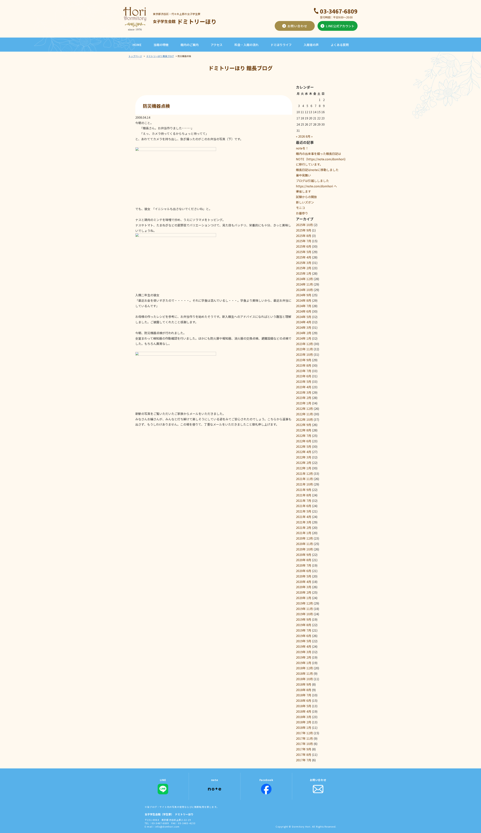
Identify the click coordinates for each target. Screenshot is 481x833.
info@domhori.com (167, 826)
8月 (308, 136)
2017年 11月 (304, 738)
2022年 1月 (303, 468)
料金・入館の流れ (246, 44)
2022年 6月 (303, 441)
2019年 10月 (304, 614)
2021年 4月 (303, 516)
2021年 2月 (303, 527)
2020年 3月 (303, 587)
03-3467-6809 (339, 11)
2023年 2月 (303, 397)
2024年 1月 (303, 338)
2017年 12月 (304, 733)
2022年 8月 (303, 430)
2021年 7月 (303, 500)
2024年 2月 (303, 333)
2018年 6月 (303, 700)
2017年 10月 (304, 743)
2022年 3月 (303, 457)
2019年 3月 (303, 652)
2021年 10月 (304, 484)
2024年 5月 (303, 316)
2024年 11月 (304, 284)
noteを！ (302, 148)
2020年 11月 (304, 543)
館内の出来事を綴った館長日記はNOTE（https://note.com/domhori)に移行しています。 (321, 159)
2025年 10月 (304, 224)
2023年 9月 (303, 360)
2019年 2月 (303, 657)
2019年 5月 (303, 641)
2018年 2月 (303, 722)
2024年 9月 (303, 295)
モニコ (300, 207)
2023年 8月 (303, 365)
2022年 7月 (303, 435)
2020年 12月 (304, 538)
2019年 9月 (303, 619)
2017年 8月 (303, 754)
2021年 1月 (303, 533)
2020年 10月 (304, 549)
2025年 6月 (303, 246)
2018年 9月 (303, 684)
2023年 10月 (304, 354)
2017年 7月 (303, 760)
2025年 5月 (303, 252)
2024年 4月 (303, 322)
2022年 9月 (303, 424)
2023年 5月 (303, 381)
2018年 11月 (304, 673)
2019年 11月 (304, 608)
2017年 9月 (303, 749)
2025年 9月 (303, 230)
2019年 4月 (303, 646)
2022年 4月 (303, 451)
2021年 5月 (303, 511)
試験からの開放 (306, 196)
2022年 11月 (304, 414)
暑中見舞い (303, 175)
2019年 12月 (304, 603)
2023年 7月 (303, 371)
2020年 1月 (303, 598)
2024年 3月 (303, 327)
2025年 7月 (303, 241)
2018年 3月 (303, 717)
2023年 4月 (303, 387)
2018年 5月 (303, 706)
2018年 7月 (303, 695)
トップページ (135, 56)
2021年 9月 (303, 489)
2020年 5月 (303, 576)
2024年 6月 (303, 311)
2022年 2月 (303, 462)
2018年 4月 (303, 711)
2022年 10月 (304, 419)
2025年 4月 (303, 257)
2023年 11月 (304, 349)
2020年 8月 (303, 560)
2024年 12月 (304, 279)
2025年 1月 (303, 273)
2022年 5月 (303, 446)
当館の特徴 (161, 44)
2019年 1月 (303, 662)
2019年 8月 (303, 625)
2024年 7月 (303, 306)
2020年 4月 (303, 581)
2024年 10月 (304, 289)
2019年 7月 (303, 630)
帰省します (303, 191)
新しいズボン (305, 202)
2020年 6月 (303, 570)
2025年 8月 (303, 235)
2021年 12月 (304, 473)
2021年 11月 (304, 478)
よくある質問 (340, 44)
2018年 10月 (304, 679)
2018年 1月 (303, 727)
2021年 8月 (303, 495)
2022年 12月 (304, 408)
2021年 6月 (303, 506)
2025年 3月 (303, 262)
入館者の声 (311, 44)
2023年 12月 (304, 343)
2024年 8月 (303, 300)
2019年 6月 (303, 635)
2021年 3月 (303, 522)
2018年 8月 (303, 690)
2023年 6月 (303, 376)
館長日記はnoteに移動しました (317, 169)
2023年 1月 (303, 403)
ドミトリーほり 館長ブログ (160, 56)
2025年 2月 (303, 268)
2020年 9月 (303, 554)
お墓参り (302, 213)
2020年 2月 (303, 592)
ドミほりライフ (281, 44)
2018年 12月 (304, 668)
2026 (301, 136)
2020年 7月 (303, 565)
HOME (136, 44)
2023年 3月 (303, 392)
